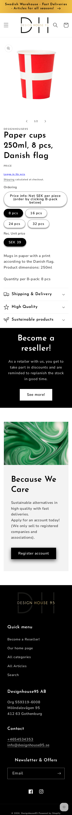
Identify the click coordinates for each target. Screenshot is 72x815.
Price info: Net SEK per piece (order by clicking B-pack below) (35, 199)
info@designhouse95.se (28, 745)
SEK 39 (15, 242)
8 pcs (13, 213)
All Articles (17, 666)
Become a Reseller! (23, 639)
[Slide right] (45, 121)
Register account (33, 553)
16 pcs (36, 213)
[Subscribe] (59, 773)
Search (13, 675)
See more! (36, 394)
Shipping (9, 179)
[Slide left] (27, 121)
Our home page (20, 648)
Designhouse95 (29, 813)
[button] (6, 25)
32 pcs (38, 224)
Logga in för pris (14, 174)
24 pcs (14, 224)
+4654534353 (20, 739)
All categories (19, 657)
